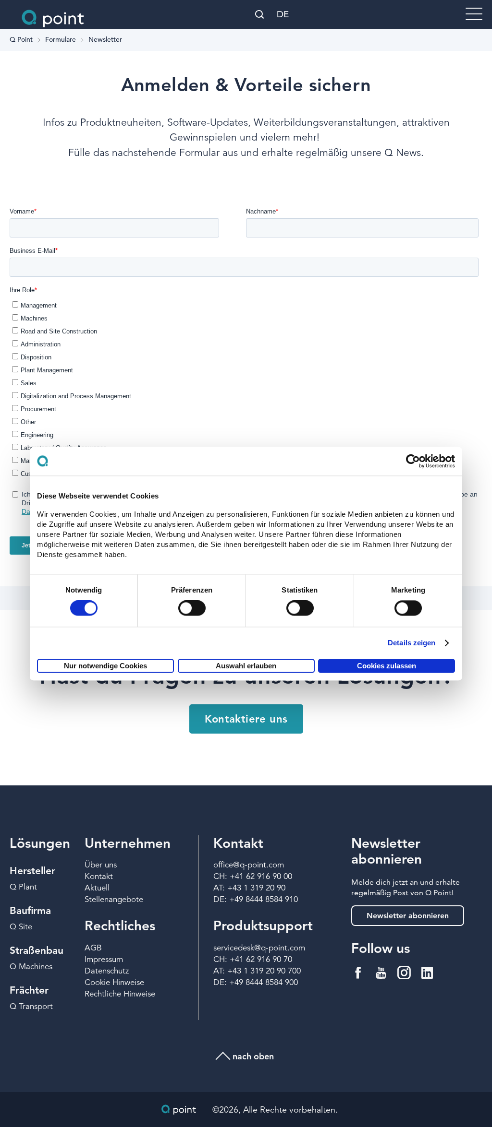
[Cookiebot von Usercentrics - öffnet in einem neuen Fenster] (413, 461)
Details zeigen (411, 643)
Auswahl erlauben (246, 666)
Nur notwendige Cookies (105, 666)
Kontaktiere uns (246, 718)
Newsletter (105, 40)
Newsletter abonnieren (408, 915)
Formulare (60, 40)
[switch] (192, 608)
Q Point (21, 40)
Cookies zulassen (386, 666)
